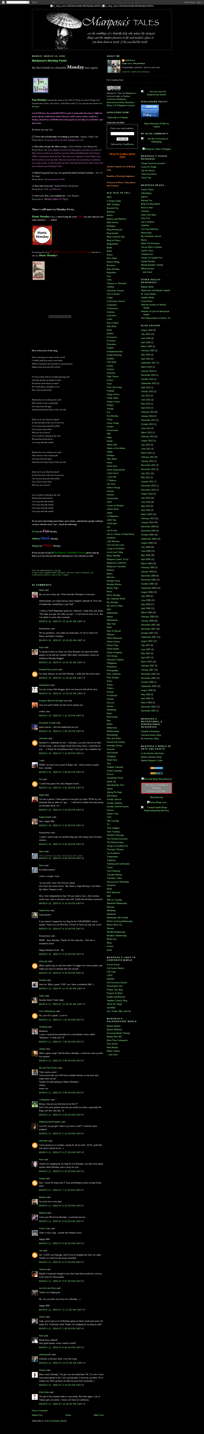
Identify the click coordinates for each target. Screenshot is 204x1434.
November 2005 (148, 711)
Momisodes (146, 233)
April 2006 (145, 698)
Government (112, 430)
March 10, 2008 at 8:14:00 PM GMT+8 (61, 929)
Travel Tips (146, 178)
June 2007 (146, 649)
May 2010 (145, 506)
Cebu (109, 280)
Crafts (109, 319)
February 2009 (147, 567)
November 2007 (148, 629)
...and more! (112, 1054)
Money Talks (113, 588)
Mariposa (130, 60)
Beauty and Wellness (116, 219)
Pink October (113, 677)
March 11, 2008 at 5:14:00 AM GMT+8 (61, 1133)
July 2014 (145, 395)
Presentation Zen (115, 986)
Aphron (144, 197)
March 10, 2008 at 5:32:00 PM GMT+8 (61, 825)
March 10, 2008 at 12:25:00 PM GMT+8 (62, 693)
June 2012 (146, 449)
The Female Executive (117, 839)
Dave (41, 851)
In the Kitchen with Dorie (152, 753)
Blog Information (151, 123)
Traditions (111, 860)
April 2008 (145, 608)
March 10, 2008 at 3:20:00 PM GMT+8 (61, 810)
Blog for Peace (113, 240)
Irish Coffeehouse (47, 1011)
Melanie (42, 1213)
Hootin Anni (44, 910)
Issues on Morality (115, 505)
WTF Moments (113, 892)
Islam (109, 502)
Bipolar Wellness (114, 1029)
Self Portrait (112, 753)
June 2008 (146, 600)
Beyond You (146, 200)
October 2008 (147, 584)
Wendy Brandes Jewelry (152, 265)
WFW (109, 889)
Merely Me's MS (114, 1036)
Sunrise (110, 810)
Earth (109, 330)
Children (110, 287)
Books (110, 255)
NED (109, 609)
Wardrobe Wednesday (117, 903)
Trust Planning (113, 871)
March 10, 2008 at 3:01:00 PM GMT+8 (61, 788)
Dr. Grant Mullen (148, 294)
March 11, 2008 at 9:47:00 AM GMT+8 (61, 1262)
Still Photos (112, 796)
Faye (41, 647)
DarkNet (110, 979)
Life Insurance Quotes (117, 982)
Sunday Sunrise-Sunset (118, 806)
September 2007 (148, 637)
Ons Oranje (112, 656)
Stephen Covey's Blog (117, 1000)
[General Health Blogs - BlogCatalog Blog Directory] (156, 810)
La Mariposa (112, 516)
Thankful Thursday (115, 835)
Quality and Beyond (116, 997)
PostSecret (112, 695)
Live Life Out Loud (115, 545)
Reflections (112, 728)
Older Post (99, 1415)
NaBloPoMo (112, 613)
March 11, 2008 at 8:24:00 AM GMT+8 (61, 1221)
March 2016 (146, 367)
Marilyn (42, 1197)
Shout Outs (112, 760)
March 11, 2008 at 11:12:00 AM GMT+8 (62, 1310)
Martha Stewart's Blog (151, 757)
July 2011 (145, 473)
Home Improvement (116, 470)
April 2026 (145, 342)
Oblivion (56, 575)
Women (110, 928)
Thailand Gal (147, 254)
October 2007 (147, 633)
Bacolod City (113, 208)
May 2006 (145, 694)
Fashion (110, 369)
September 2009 (148, 539)
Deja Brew (111, 326)
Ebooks (110, 333)
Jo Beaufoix (44, 1099)
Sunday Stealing (114, 803)
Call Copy (111, 972)
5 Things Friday (114, 201)
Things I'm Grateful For (117, 846)
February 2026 (147, 350)
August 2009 (147, 543)
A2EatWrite (146, 193)
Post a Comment (39, 1410)
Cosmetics (112, 315)
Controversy (112, 308)
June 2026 (146, 338)
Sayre (41, 996)
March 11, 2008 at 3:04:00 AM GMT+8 (61, 1061)
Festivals (111, 373)
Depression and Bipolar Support (155, 290)
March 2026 (146, 346)
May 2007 (145, 653)
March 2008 (146, 612)
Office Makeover (114, 638)
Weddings (111, 910)
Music (109, 591)
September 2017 (148, 363)
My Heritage (112, 602)
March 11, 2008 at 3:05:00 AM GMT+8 (61, 1092)
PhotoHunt (112, 667)
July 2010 (145, 498)
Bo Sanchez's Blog (150, 738)
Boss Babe (112, 258)
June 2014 (146, 400)
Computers (112, 305)
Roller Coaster (113, 1051)
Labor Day (111, 520)
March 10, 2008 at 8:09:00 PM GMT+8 (61, 858)
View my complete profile (136, 72)
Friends (110, 409)
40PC (109, 197)
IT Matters (111, 480)
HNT (109, 434)
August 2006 (147, 690)
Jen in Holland (147, 222)
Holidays (111, 455)
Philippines (112, 663)
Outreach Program (115, 659)
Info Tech (111, 484)
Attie (41, 1336)
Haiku (109, 437)
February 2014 (147, 412)
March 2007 (146, 661)
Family (110, 366)
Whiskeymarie (147, 268)
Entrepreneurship (114, 351)
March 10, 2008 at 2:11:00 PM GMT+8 (61, 753)
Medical (110, 570)
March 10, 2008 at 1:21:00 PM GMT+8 (61, 715)
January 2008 (147, 621)
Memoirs (111, 577)
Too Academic (113, 853)
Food (109, 383)
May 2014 (145, 404)
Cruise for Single (148, 167)
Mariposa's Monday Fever (49, 60)
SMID (34, 539)
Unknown (43, 738)
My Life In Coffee (115, 606)
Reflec (110, 724)
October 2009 (147, 534)
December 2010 (148, 485)
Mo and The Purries (48, 1068)
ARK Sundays (113, 204)
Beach (110, 215)
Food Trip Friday (114, 387)
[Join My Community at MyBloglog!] (156, 142)
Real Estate (112, 717)
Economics (112, 337)
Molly (41, 590)
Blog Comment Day (116, 237)
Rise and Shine (114, 738)
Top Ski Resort (148, 170)
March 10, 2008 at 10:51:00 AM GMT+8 (62, 662)
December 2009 (148, 526)
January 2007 (147, 670)
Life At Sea (112, 530)
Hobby (110, 452)
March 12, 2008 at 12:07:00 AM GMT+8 (62, 1363)
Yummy (65, 575)
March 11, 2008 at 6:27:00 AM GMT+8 (61, 1152)
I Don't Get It (113, 473)
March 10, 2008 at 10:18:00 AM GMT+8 (62, 621)
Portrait (110, 692)
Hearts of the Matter (116, 448)
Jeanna (42, 1269)
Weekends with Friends (117, 917)
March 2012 (146, 453)
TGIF (109, 817)
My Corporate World (116, 598)
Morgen (35, 546)
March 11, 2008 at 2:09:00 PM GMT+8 (61, 1328)
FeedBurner (128, 144)
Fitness (110, 380)
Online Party (112, 645)
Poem (109, 681)
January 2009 (147, 571)
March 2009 (146, 563)
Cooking (110, 312)
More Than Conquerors (117, 1040)
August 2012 (147, 440)
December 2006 (148, 674)
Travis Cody (44, 1228)
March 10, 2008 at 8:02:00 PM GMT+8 (61, 844)
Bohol (109, 251)
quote (109, 950)
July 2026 (145, 334)
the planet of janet (47, 723)
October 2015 (147, 379)
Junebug (43, 1027)
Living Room (147, 301)
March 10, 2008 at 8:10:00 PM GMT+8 (61, 903)
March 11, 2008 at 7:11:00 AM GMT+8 (61, 1190)
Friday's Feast (113, 401)
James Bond (112, 509)
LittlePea (145, 225)
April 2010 (145, 510)
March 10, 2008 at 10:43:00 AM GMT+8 (62, 640)
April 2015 (145, 387)
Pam (41, 1159)
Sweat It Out (112, 813)
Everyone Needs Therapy (118, 1033)
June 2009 (146, 551)
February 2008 (147, 616)
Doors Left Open (148, 215)
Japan (109, 513)
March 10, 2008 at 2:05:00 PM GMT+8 (61, 731)
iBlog (109, 943)
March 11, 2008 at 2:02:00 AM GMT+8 (61, 1042)
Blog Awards (112, 233)
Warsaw (110, 907)
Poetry (110, 685)
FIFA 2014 (111, 362)
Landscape (112, 523)
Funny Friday (113, 423)
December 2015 (148, 375)
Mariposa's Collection (116, 563)
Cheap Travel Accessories (153, 163)
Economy (111, 340)
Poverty (110, 699)
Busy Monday (113, 269)
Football (110, 391)
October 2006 (147, 682)
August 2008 (147, 592)
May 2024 (145, 354)
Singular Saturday (115, 767)
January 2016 (147, 371)
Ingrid (41, 795)
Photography (112, 670)
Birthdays (111, 226)
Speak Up (111, 781)
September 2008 (148, 588)
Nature (110, 616)
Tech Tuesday (113, 831)
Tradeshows (112, 856)
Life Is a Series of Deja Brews (120, 534)
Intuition (110, 495)
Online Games (113, 641)
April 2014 (145, 408)
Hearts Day (112, 444)
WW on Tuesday (114, 900)
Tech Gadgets (113, 828)
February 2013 (147, 436)
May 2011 (145, 477)
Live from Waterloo (149, 229)
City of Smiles (113, 294)
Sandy (42, 1178)
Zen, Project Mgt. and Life (119, 1011)
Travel (110, 867)
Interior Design (113, 487)
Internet (110, 491)
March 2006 (146, 702)
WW (109, 896)
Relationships (113, 731)
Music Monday (48, 255)
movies (70, 573)
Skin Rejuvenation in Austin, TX (155, 318)
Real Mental (112, 1047)
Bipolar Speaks (114, 1026)
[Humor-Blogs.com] (156, 802)
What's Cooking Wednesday (120, 921)
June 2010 (146, 502)
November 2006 (148, 678)
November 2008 (148, 580)
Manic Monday (58, 573)
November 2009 (148, 531)
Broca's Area (147, 207)
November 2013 (148, 420)
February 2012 (147, 457)
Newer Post (37, 1415)
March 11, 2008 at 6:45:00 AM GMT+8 (61, 1171)
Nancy (144, 240)
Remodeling (112, 735)
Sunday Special (114, 799)
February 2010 (147, 518)
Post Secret (112, 1044)
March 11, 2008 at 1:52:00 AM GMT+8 (61, 1020)
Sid (40, 779)
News (109, 627)
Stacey (42, 1370)
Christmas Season (115, 290)
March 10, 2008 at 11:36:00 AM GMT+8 (62, 678)
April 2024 (145, 359)
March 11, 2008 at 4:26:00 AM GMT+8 (61, 1115)
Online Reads (113, 649)
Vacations (111, 885)
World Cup (111, 939)
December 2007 (148, 625)
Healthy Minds (147, 297)
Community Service (116, 301)
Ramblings (112, 710)
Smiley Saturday (114, 771)
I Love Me (111, 477)
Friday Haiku (112, 398)
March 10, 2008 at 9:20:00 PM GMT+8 (61, 954)
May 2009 (145, 555)
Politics (110, 688)
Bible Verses (112, 222)
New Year (111, 624)
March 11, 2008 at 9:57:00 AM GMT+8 (61, 1281)
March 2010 (146, 514)
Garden (110, 426)
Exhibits (110, 358)
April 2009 (145, 559)
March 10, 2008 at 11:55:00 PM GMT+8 (62, 988)
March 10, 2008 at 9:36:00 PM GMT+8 (61, 973)
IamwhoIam (44, 685)
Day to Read (112, 323)
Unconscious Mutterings (118, 882)
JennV (42, 1317)
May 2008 (145, 604)
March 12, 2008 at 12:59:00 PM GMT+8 (62, 1404)
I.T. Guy (78, 103)
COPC (110, 975)
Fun (108, 412)
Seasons (111, 749)
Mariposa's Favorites (116, 566)
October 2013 (147, 424)
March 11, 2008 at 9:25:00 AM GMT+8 (61, 1243)
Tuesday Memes (114, 874)
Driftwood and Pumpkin (49, 1122)
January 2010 (147, 522)
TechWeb (111, 1008)
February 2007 (147, 665)
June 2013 (146, 428)
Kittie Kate (44, 1392)
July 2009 (145, 547)
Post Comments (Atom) (56, 1421)
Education (111, 344)
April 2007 (145, 657)
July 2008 (145, 596)
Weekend (111, 914)
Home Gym (112, 466)
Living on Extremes (116, 548)
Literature (111, 538)
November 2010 (148, 490)
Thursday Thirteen (115, 849)
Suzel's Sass (147, 250)
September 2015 (148, 383)
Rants (109, 713)
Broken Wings (113, 262)
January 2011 (147, 481)
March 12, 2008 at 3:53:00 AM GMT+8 (61, 1385)
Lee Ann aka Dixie (47, 1288)
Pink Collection (114, 674)
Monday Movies (114, 584)
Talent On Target (114, 1004)
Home (68, 1415)
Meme (110, 573)
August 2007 (147, 641)
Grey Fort (145, 218)
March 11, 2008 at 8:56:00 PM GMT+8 (61, 1347)
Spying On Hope (114, 792)
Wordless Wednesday (117, 935)
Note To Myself (114, 631)
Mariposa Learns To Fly (117, 559)
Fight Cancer (113, 376)
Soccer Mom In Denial (151, 247)
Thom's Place (147, 189)
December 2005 (148, 707)
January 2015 (147, 391)
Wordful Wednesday (116, 932)
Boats (109, 247)
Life (108, 527)
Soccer (110, 774)
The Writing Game (115, 842)
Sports (110, 789)
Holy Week (112, 459)
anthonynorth (45, 1354)
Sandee (42, 980)
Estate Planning (114, 355)
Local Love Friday (115, 552)
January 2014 (147, 416)
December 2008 (148, 576)
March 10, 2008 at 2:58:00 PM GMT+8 (61, 772)
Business (111, 265)
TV (108, 824)
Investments (112, 498)
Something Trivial (115, 778)
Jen (40, 1250)
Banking (110, 212)
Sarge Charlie (45, 817)
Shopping (111, 756)
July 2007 (145, 645)
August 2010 (147, 494)
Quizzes (110, 702)
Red (108, 720)
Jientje (42, 1049)
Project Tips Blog (115, 990)
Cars (109, 276)
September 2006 (148, 686)
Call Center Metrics (115, 968)
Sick (109, 763)
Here (163, 791)
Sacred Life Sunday (116, 742)
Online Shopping (114, 652)
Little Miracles (113, 541)
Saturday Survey (114, 745)
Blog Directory (156, 797)
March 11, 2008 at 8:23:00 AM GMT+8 (61, 1205)
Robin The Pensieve (150, 243)
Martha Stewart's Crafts (152, 760)
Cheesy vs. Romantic (117, 283)
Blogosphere (112, 244)
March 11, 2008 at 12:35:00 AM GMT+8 (62, 1004)
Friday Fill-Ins (113, 394)
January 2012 (147, 461)
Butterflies (111, 272)
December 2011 (148, 465)
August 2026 (147, 330)
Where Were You (114, 925)
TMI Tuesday (113, 821)
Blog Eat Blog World (150, 204)
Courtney (145, 211)
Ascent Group (113, 964)
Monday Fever (113, 581)
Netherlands (112, 620)
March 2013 (146, 432)
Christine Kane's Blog (151, 735)
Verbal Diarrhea (148, 261)
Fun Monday (39, 99)
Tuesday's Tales (114, 878)
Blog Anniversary (114, 229)
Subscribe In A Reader (117, 117)
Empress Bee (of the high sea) (53, 700)
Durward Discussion (48, 669)
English (110, 348)
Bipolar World (147, 287)
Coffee (110, 298)
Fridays (110, 405)
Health (110, 441)
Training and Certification (118, 864)
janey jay (43, 961)
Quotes (110, 706)
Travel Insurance (149, 174)
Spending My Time (115, 785)
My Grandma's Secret (151, 236)
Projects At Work (114, 993)
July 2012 (145, 445)
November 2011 (148, 469)
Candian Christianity (150, 731)
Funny (110, 419)
